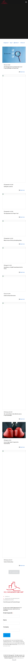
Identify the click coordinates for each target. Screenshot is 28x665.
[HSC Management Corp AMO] (4, 2)
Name (5, 620)
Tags (11, 42)
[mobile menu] (26, 2)
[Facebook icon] (12, 660)
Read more (22, 71)
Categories (5, 42)
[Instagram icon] (15, 660)
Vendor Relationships (8, 561)
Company (6, 627)
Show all (23, 42)
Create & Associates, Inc (18, 657)
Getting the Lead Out (8, 186)
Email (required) (8, 613)
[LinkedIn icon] (14, 660)
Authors (16, 42)
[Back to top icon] (14, 653)
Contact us (7, 596)
